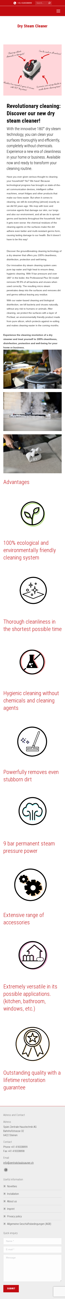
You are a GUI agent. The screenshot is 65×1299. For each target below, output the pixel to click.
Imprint (10, 1208)
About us (12, 1201)
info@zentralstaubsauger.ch (18, 1162)
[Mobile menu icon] (58, 11)
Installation (13, 1193)
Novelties (12, 1186)
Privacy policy (14, 1216)
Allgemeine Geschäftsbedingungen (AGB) (29, 1223)
